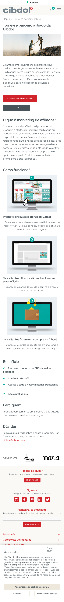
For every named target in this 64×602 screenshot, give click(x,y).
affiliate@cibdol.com (14, 440)
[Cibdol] (18, 8)
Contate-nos (32, 480)
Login (16, 108)
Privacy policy (50, 549)
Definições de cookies (47, 594)
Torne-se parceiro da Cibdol (20, 98)
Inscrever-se (32, 525)
